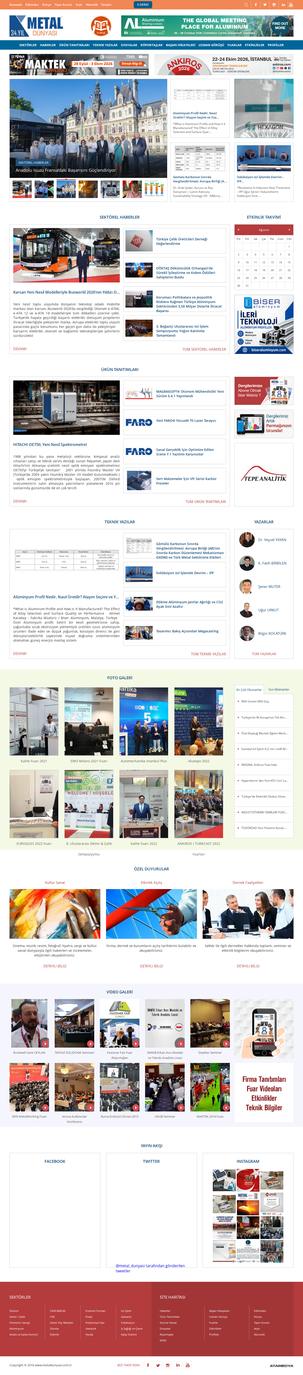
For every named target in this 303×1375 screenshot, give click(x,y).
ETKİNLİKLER (254, 45)
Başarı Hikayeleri (219, 1311)
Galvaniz (126, 1316)
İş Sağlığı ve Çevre (132, 1328)
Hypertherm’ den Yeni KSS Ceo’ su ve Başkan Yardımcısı (266, 780)
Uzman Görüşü (218, 1316)
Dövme (54, 1328)
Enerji (88, 1316)
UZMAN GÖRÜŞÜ (211, 45)
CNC (52, 1316)
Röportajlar (167, 1334)
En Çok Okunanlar (249, 690)
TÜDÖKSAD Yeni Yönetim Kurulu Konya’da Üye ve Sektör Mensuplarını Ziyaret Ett (266, 828)
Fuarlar (213, 1322)
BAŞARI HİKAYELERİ (180, 45)
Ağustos (264, 230)
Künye (46, 5)
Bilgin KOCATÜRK (272, 633)
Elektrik (54, 1334)
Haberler (165, 1311)
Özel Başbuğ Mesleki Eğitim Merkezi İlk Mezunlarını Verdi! (266, 733)
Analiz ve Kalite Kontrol (23, 1334)
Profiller (214, 1334)
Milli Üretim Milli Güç (255, 701)
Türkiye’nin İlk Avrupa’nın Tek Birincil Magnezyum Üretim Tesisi (266, 717)
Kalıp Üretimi (129, 1334)
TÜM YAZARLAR (264, 654)
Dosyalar (165, 1328)
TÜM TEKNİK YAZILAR (208, 654)
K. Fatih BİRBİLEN (272, 563)
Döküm (13, 1311)
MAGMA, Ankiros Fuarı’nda (259, 765)
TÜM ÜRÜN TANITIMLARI (206, 501)
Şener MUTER (269, 586)
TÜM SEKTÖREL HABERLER (204, 349)
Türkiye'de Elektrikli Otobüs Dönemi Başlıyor (266, 796)
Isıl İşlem (126, 1311)
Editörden (32, 5)
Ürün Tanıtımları (170, 1316)
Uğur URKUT (268, 610)
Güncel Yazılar (168, 1322)
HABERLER (48, 45)
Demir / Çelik (17, 1316)
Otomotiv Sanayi (19, 1322)
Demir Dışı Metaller (61, 1322)
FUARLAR (234, 45)
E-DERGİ (143, 5)
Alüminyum (16, 1328)
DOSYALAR (129, 45)
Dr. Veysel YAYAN (272, 539)
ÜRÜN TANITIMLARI (74, 45)
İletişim (106, 5)
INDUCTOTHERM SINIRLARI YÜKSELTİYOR (266, 812)
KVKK (163, 1340)
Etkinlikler (215, 1328)
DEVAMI (20, 348)
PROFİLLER (276, 45)
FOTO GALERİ (119, 677)
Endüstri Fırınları (95, 1311)
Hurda (89, 1334)
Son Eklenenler (278, 689)
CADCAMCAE (58, 1311)
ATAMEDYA (281, 1366)
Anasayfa (15, 5)
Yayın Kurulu (63, 5)
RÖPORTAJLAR (152, 45)
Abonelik (92, 5)
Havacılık (90, 1328)
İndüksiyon (128, 1322)
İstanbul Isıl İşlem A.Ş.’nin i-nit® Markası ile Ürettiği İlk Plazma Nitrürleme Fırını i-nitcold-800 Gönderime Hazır (266, 749)
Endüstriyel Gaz (94, 1322)
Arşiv (79, 5)
